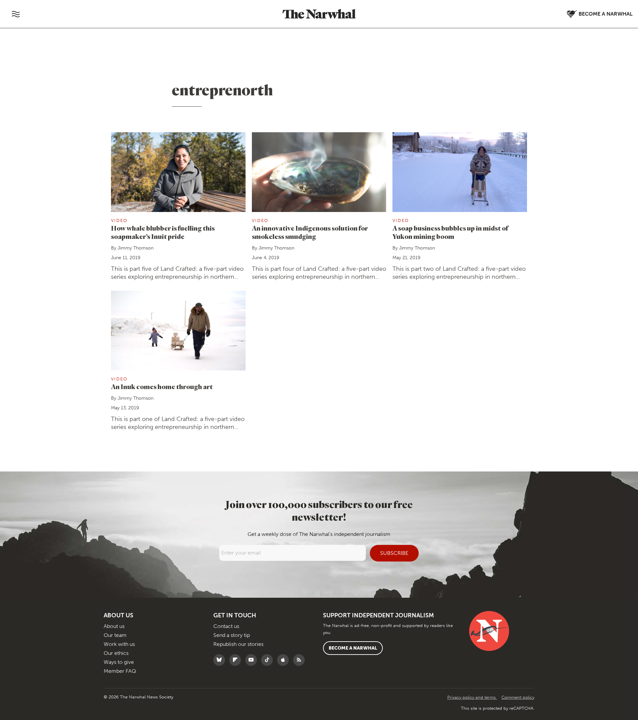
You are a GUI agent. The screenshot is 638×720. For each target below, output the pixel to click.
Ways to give (119, 662)
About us (114, 626)
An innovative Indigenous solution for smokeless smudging (310, 232)
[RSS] (300, 660)
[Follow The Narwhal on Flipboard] (236, 660)
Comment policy (517, 697)
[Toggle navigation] (15, 14)
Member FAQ (120, 671)
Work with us (119, 644)
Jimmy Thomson (136, 248)
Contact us (226, 626)
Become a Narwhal (353, 648)
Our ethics (116, 653)
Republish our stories (238, 644)
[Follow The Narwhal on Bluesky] (220, 660)
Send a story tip (231, 635)
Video (119, 220)
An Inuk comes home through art (162, 386)
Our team (115, 635)
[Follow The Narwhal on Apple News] (284, 660)
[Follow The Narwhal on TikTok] (268, 660)
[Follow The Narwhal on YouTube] (252, 660)
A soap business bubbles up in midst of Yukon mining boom (450, 232)
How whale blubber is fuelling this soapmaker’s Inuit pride (163, 232)
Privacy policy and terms (472, 697)
